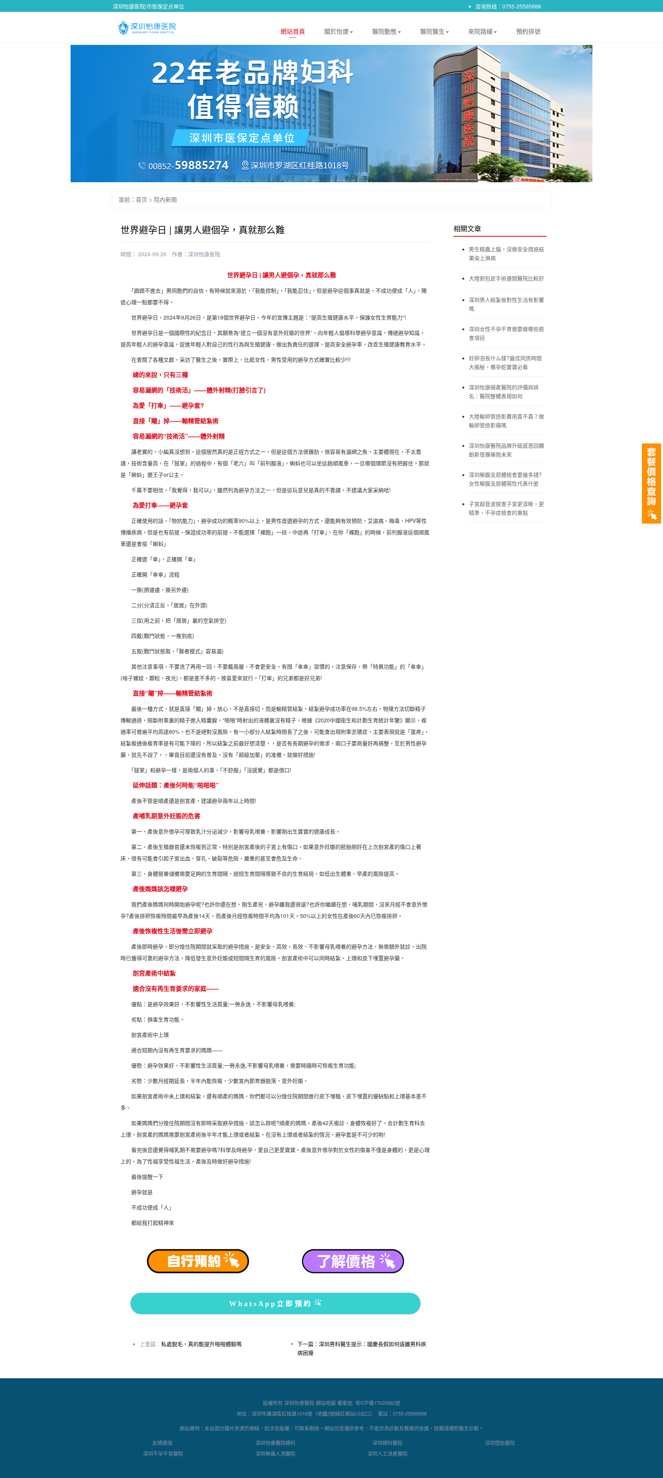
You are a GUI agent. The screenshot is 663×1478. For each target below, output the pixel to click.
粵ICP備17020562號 (377, 1402)
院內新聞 (165, 199)
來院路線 (480, 31)
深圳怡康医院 (204, 254)
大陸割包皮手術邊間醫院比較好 (506, 278)
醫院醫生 (432, 31)
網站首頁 (292, 31)
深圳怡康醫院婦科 (275, 1442)
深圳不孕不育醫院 (163, 1453)
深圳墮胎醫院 (500, 1442)
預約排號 (528, 31)
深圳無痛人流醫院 (275, 1453)
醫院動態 (384, 31)
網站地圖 (326, 1402)
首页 (141, 199)
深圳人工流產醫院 (387, 1453)
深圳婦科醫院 (387, 1442)
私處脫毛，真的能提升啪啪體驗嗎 (201, 1344)
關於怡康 (336, 31)
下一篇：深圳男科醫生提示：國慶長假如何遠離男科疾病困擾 (361, 1348)
